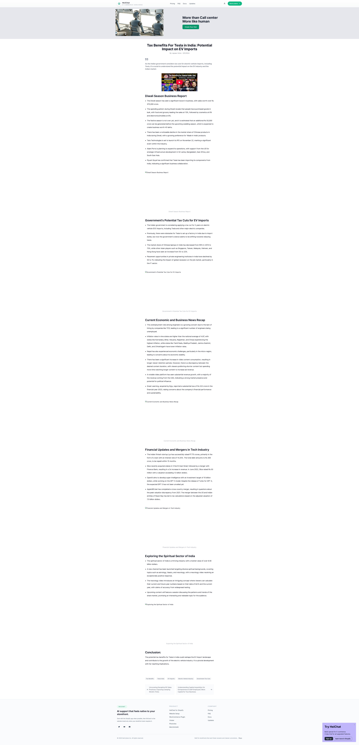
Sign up (329, 739)
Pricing (172, 3)
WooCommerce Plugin (177, 717)
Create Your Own (191, 27)
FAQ (179, 3)
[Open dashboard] (225, 3)
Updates (192, 3)
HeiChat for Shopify (176, 710)
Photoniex (172, 724)
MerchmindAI (174, 727)
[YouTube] (124, 727)
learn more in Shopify (342, 739)
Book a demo (234, 3)
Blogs (240, 738)
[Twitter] (119, 727)
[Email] (130, 727)
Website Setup (174, 714)
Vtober (171, 720)
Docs (185, 3)
